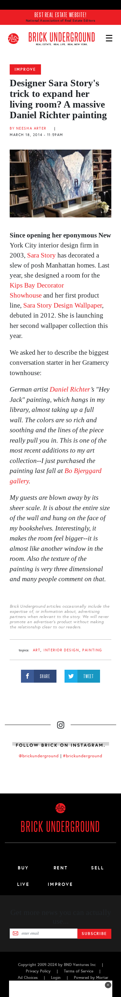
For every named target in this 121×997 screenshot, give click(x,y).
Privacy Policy (38, 971)
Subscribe (94, 933)
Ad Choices (28, 977)
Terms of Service (78, 971)
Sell (97, 868)
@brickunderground (39, 756)
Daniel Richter (70, 389)
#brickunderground (82, 756)
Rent (61, 868)
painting (92, 650)
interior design (61, 650)
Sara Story (41, 255)
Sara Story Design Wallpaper (62, 305)
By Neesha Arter (28, 128)
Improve (25, 69)
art (37, 650)
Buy (23, 868)
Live (23, 884)
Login (56, 977)
